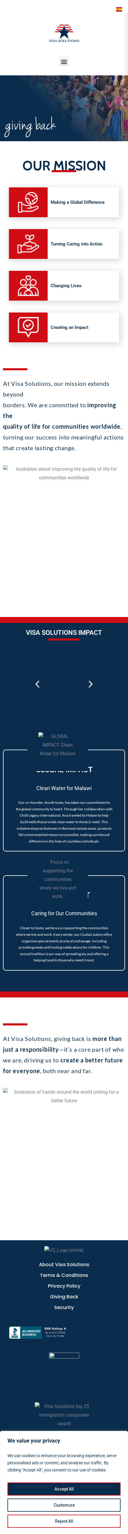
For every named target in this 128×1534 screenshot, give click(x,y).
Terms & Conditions (64, 1275)
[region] (64, 1482)
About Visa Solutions (64, 1264)
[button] (64, 61)
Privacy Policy (64, 1286)
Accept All (64, 1489)
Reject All (64, 1521)
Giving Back (64, 1296)
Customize (64, 1505)
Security (64, 1307)
